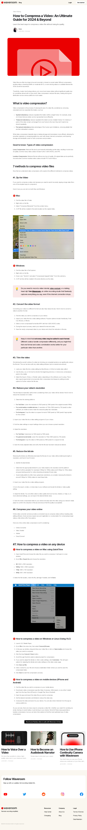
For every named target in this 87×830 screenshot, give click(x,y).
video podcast (55, 288)
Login (70, 2)
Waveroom (36, 291)
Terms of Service (78, 812)
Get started (80, 2)
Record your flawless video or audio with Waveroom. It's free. (43, 722)
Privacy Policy (77, 815)
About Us (61, 812)
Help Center (47, 812)
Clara (20, 29)
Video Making (17, 11)
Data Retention (77, 819)
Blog (20, 2)
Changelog (47, 815)
